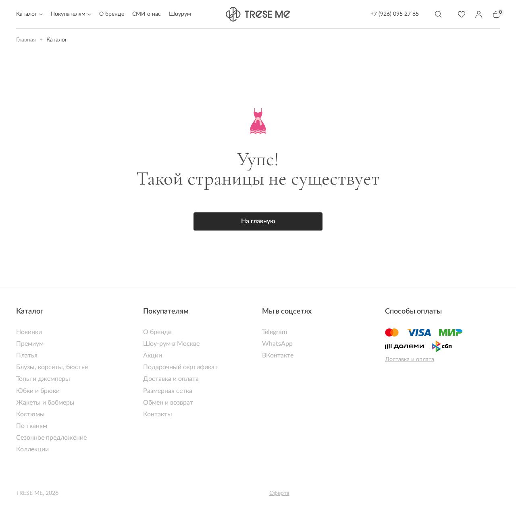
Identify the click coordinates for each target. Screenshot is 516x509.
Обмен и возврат (168, 402)
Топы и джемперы (43, 379)
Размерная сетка (167, 391)
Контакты (157, 414)
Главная (26, 40)
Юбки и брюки (38, 391)
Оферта (279, 493)
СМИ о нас (146, 14)
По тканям (31, 426)
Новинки (29, 332)
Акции (152, 355)
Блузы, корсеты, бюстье (52, 367)
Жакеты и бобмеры (45, 402)
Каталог (30, 311)
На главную (258, 221)
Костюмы (30, 414)
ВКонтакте (277, 355)
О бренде (111, 14)
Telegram (274, 332)
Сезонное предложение (51, 437)
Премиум (30, 344)
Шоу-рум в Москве (171, 344)
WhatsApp (277, 344)
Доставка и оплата (171, 379)
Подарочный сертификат (180, 367)
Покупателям (166, 311)
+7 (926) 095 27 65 (394, 14)
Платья (26, 355)
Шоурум (180, 14)
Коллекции (32, 449)
